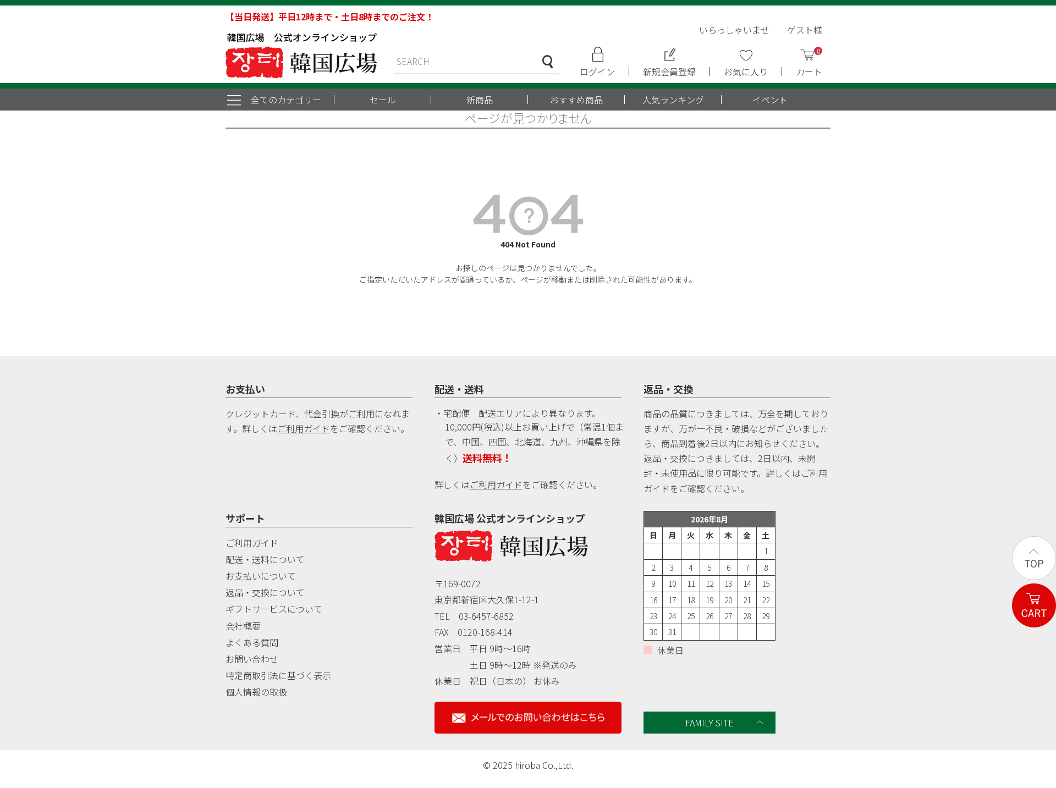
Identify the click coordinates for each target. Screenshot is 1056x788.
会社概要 (243, 625)
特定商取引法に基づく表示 (278, 675)
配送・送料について (265, 559)
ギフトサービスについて (274, 608)
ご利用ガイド (303, 428)
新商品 (479, 99)
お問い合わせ (252, 658)
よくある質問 (252, 642)
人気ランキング (673, 99)
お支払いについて (261, 575)
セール (383, 99)
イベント (770, 99)
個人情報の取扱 (256, 691)
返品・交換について (265, 592)
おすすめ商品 (576, 99)
